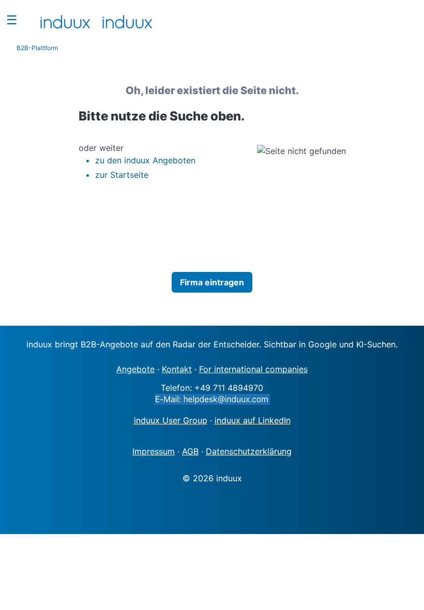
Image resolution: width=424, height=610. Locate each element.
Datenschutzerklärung (249, 451)
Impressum (153, 451)
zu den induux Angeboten (145, 160)
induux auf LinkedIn (253, 420)
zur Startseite (121, 175)
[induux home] (65, 19)
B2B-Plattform (37, 48)
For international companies (253, 369)
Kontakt (177, 369)
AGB (190, 451)
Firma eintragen (212, 282)
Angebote (135, 369)
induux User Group (170, 420)
